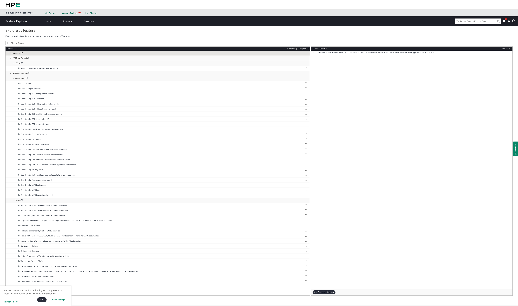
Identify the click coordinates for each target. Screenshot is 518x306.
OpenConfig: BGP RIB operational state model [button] (40, 104)
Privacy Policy (11, 301)
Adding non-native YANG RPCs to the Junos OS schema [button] (44, 205)
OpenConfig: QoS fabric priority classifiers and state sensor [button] (45, 159)
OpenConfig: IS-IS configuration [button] (34, 134)
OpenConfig (20, 78)
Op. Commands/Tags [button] (29, 246)
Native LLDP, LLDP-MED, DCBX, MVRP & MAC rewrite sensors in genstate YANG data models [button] (60, 236)
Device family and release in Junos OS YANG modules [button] (43, 215)
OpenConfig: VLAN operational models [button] (37, 195)
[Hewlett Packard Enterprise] (12, 4)
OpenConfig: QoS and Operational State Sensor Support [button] (44, 149)
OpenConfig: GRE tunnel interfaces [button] (35, 124)
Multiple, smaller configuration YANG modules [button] (40, 231)
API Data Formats (20, 58)
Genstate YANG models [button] (30, 225)
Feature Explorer (16, 21)
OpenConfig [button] (26, 83)
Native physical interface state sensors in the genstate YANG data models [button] (51, 241)
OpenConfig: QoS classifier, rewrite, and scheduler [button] (42, 154)
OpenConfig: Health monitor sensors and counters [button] (42, 129)
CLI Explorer (51, 13)
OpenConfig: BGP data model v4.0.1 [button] (36, 119)
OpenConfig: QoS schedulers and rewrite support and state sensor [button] (48, 165)
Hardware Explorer (69, 13)
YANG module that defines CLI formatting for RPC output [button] (45, 281)
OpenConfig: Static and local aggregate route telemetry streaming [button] (48, 175)
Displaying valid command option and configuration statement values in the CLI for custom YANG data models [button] (67, 220)
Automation (15, 53)
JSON (17, 63)
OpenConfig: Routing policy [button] (32, 170)
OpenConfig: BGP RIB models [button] (33, 98)
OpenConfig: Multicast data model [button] (35, 144)
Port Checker (91, 13)
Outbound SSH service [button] (30, 251)
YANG (18, 200)
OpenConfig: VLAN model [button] (31, 190)
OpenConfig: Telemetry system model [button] (36, 180)
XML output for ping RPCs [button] (31, 261)
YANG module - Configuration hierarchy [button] (37, 276)
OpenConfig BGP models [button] (31, 88)
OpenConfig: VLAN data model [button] (34, 185)
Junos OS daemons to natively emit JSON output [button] (41, 68)
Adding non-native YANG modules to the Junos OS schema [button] (45, 210)
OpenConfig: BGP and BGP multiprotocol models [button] (41, 114)
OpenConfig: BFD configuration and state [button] (38, 94)
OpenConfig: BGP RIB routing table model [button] (38, 109)
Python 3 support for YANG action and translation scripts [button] (45, 256)
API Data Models (20, 73)
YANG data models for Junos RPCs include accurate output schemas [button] (49, 266)
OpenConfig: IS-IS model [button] (31, 139)
